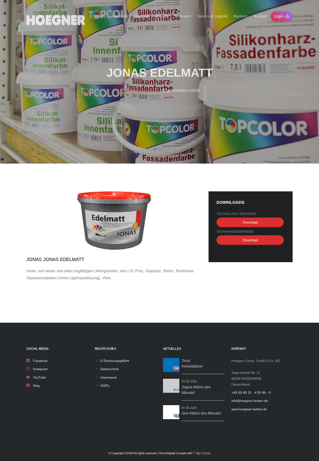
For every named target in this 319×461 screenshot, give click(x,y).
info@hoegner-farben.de (249, 401)
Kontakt (260, 16)
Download (250, 222)
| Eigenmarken (146, 90)
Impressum (108, 377)
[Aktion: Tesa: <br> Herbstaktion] (171, 365)
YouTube (39, 377)
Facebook (40, 361)
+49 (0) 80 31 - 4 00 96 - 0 (251, 392)
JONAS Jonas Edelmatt (55, 259)
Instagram (40, 369)
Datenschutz (109, 369)
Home (101, 16)
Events (162, 16)
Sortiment (183, 16)
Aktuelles (120, 16)
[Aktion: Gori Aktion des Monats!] (171, 412)
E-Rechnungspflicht (114, 361)
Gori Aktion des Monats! (201, 413)
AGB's (105, 385)
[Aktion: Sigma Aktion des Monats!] (171, 386)
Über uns (142, 16)
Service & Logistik (212, 16)
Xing (35, 385)
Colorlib (206, 453)
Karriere (240, 16)
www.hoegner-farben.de (249, 409)
